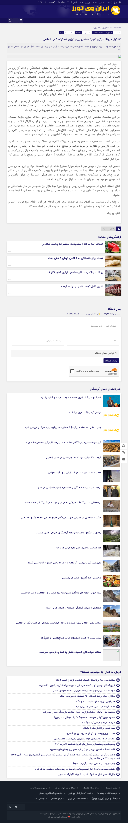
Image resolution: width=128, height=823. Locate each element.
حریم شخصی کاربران (39, 787)
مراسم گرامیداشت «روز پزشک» (85, 412)
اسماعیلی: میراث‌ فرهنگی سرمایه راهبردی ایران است (73, 608)
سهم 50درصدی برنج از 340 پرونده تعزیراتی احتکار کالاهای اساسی (83, 691)
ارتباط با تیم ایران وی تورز (65, 787)
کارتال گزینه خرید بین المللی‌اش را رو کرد (95, 707)
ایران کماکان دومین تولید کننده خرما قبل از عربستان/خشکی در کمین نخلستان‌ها (77, 685)
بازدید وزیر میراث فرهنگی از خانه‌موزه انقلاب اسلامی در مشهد (68, 488)
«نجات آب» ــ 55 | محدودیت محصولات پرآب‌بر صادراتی (72, 244)
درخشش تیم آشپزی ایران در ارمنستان (81, 578)
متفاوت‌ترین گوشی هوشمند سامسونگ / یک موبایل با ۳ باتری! (84, 717)
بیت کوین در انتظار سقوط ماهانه (99, 728)
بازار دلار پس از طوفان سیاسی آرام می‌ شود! (94, 763)
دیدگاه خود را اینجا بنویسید (103, 326)
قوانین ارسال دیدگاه (104, 353)
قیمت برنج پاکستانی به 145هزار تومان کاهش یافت (75, 258)
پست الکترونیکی (53, 340)
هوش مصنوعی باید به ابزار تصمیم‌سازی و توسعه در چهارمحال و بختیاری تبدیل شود (75, 769)
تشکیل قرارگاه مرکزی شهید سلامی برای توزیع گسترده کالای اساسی (82, 39)
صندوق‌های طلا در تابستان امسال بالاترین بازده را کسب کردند (85, 680)
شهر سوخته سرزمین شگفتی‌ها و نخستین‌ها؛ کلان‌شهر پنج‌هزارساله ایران (63, 443)
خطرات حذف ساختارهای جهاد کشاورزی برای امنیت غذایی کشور (84, 739)
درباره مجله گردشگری (90, 787)
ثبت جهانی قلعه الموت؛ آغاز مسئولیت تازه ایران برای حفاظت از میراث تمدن (61, 593)
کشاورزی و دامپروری (101, 27)
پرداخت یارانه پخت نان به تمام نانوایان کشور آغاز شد (75, 272)
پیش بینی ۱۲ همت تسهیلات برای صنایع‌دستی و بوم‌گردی (70, 638)
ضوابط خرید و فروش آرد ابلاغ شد (98, 723)
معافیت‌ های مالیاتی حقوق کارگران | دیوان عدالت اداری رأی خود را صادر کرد (79, 712)
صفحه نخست (115, 27)
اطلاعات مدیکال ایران (77, 798)
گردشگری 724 (39, 798)
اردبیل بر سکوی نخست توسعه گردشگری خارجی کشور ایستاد (68, 533)
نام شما (113, 340)
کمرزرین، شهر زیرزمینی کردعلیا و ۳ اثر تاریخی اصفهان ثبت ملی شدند (64, 563)
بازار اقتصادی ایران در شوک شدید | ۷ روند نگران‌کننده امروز (87, 774)
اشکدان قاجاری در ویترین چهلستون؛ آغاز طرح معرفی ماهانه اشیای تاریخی (61, 518)
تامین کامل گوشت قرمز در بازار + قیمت (82, 286)
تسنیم (105, 229)
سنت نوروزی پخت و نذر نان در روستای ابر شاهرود (90, 733)
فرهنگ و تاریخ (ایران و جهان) (105, 798)
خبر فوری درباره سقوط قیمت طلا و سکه (95, 701)
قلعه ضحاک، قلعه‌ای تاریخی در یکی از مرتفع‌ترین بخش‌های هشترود (82, 749)
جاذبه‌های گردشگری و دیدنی (50, 793)
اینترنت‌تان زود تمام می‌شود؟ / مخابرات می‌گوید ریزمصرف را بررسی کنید (63, 428)
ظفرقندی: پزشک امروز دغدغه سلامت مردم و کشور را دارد (70, 397)
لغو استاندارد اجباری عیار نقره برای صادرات (78, 548)
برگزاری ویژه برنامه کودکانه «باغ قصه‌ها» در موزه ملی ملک (87, 696)
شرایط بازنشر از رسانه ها (108, 793)
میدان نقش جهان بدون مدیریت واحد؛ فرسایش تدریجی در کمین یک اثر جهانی (58, 623)
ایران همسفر (57, 798)
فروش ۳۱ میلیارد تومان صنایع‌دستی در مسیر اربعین (73, 458)
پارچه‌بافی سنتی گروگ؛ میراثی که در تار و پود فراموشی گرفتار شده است (63, 503)
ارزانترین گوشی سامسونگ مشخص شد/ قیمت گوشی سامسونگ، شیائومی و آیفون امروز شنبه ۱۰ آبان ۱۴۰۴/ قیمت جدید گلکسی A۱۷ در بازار (65, 756)
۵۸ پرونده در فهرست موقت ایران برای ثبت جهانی (74, 473)
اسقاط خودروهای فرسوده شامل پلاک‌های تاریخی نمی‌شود (70, 652)
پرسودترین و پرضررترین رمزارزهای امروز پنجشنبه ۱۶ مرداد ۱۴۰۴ (85, 744)
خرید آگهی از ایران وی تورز (80, 793)
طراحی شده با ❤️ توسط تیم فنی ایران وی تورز (64, 817)
